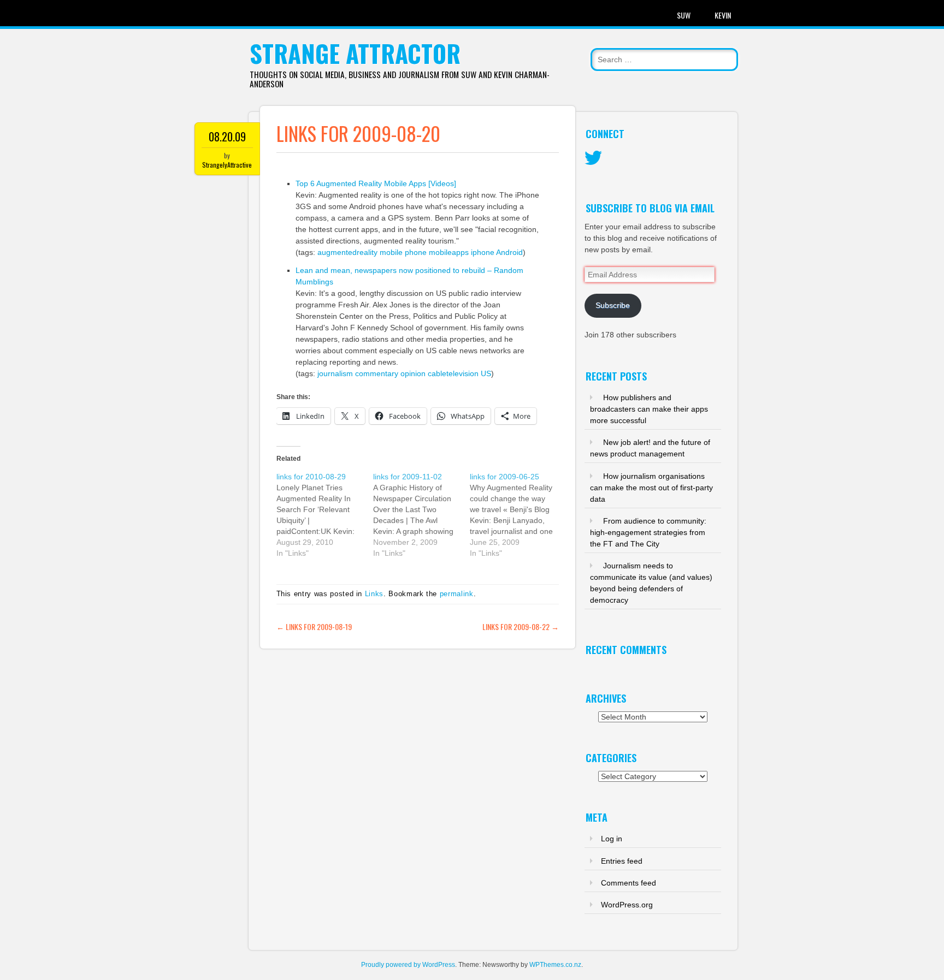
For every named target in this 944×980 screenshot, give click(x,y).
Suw (684, 15)
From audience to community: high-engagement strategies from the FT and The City (648, 532)
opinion (413, 373)
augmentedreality (347, 252)
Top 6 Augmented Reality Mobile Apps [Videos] (376, 183)
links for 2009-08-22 (520, 626)
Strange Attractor (355, 53)
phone (416, 252)
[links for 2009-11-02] (421, 515)
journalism (335, 373)
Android (509, 252)
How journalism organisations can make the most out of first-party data (651, 487)
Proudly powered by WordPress (408, 965)
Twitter (593, 158)
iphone (482, 252)
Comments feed (628, 882)
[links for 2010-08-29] (324, 515)
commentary (376, 373)
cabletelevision (453, 373)
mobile (391, 252)
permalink (457, 594)
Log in (611, 838)
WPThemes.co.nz (555, 965)
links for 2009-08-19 (314, 626)
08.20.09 (227, 136)
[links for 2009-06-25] (518, 515)
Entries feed (621, 861)
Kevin (723, 15)
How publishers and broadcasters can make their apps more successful (649, 409)
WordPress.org (627, 904)
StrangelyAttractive (227, 164)
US (486, 373)
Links (374, 594)
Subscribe (612, 305)
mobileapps (449, 252)
